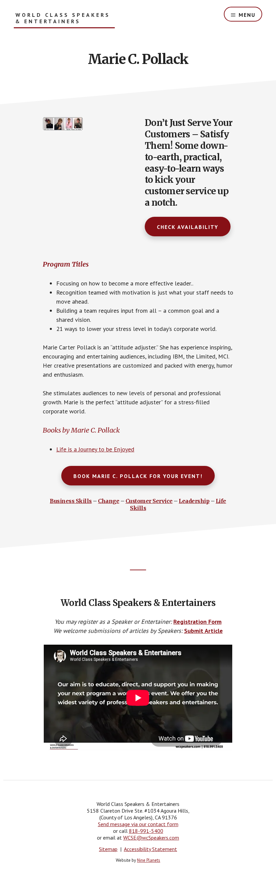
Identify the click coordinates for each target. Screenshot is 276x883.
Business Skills (71, 501)
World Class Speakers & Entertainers (62, 18)
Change (108, 501)
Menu (247, 14)
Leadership (194, 501)
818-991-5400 (146, 830)
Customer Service (149, 501)
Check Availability (187, 227)
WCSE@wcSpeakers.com (151, 837)
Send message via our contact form (138, 824)
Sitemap (108, 849)
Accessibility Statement (150, 849)
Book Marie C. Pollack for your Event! (138, 476)
